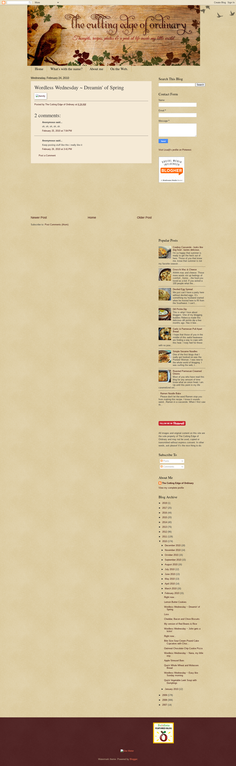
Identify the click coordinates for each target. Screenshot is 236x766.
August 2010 (171, 564)
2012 (165, 531)
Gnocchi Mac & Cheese (185, 269)
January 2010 (172, 689)
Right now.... (170, 597)
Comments (168, 466)
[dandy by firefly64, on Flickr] (40, 96)
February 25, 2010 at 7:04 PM (57, 130)
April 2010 (170, 583)
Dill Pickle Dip (180, 309)
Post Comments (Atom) (56, 224)
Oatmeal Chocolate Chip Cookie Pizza (183, 648)
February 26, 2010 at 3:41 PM (57, 149)
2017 (165, 508)
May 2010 (170, 579)
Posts (166, 461)
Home (39, 68)
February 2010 (172, 593)
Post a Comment (47, 155)
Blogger (133, 759)
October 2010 (172, 555)
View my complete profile (171, 487)
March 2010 (171, 588)
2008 (165, 700)
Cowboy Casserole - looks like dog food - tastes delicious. (188, 248)
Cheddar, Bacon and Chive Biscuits (182, 619)
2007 (165, 705)
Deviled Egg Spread (183, 289)
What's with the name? (66, 68)
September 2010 (173, 559)
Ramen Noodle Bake (170, 393)
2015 (165, 517)
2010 (165, 541)
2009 (165, 695)
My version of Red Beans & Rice (180, 624)
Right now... (170, 636)
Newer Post (39, 217)
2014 (165, 522)
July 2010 (170, 569)
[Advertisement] (91, 189)
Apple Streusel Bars (174, 660)
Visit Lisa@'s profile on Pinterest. (175, 149)
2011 (165, 536)
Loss (166, 614)
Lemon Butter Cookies (175, 602)
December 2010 (173, 545)
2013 (165, 527)
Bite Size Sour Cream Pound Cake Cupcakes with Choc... (181, 642)
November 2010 (173, 550)
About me (96, 68)
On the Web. (119, 68)
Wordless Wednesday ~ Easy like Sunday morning (181, 674)
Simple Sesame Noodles (185, 351)
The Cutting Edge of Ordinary (177, 483)
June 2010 (170, 574)
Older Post (144, 217)
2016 (165, 512)
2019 (165, 503)
